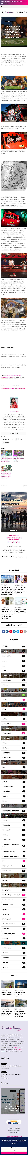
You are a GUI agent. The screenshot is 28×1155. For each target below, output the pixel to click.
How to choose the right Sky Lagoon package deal (6, 1013)
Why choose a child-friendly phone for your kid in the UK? (20, 611)
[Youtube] (17, 433)
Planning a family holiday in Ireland (6, 993)
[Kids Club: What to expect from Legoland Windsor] (18, 453)
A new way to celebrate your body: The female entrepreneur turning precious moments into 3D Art (7, 614)
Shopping (13, 1090)
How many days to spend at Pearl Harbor (20, 994)
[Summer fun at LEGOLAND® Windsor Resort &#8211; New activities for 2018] (6, 453)
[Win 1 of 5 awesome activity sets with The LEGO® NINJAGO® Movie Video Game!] (6, 468)
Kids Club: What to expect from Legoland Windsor (18, 458)
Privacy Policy (18, 1136)
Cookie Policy (9, 1136)
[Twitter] (15, 433)
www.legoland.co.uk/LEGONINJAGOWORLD (13, 388)
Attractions (9, 21)
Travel (4, 1063)
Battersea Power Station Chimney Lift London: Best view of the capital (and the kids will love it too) (7, 591)
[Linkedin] (13, 433)
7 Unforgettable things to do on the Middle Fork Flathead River (20, 1014)
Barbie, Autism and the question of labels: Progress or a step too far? (20, 590)
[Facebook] (11, 433)
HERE (15, 1047)
